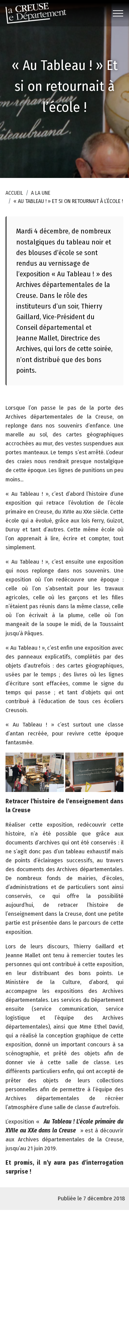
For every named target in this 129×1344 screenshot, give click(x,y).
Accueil (14, 193)
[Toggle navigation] (118, 13)
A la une (40, 193)
